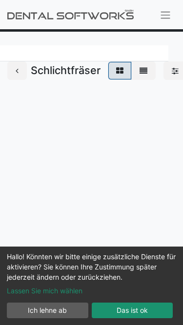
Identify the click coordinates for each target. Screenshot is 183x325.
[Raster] (120, 70)
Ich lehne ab (47, 310)
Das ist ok (132, 310)
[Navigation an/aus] (165, 14)
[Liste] (143, 70)
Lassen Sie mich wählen (44, 291)
